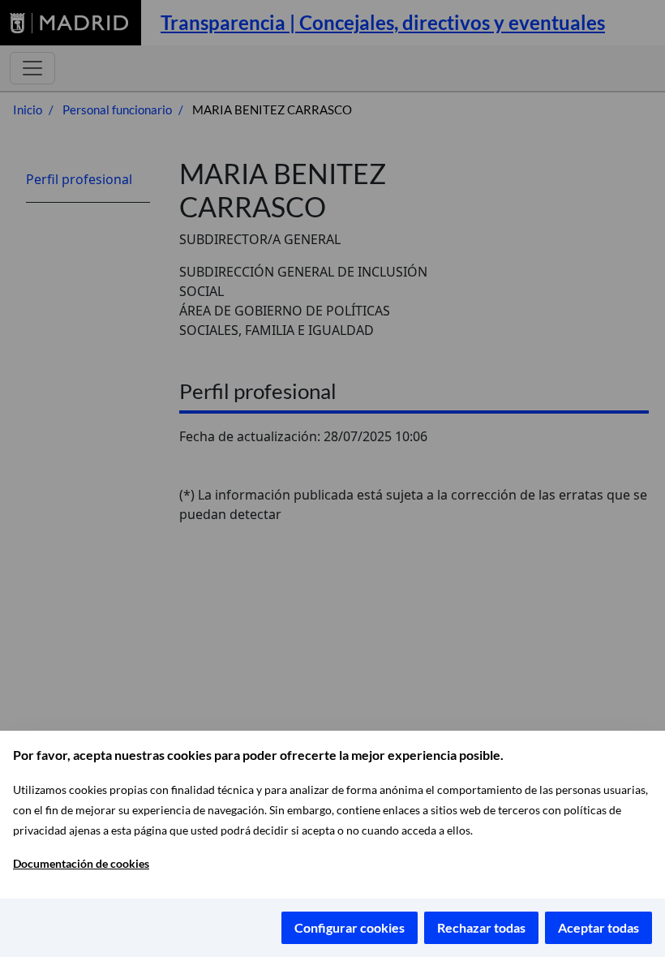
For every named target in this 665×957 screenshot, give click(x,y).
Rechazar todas (481, 927)
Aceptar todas (598, 927)
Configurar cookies (349, 927)
